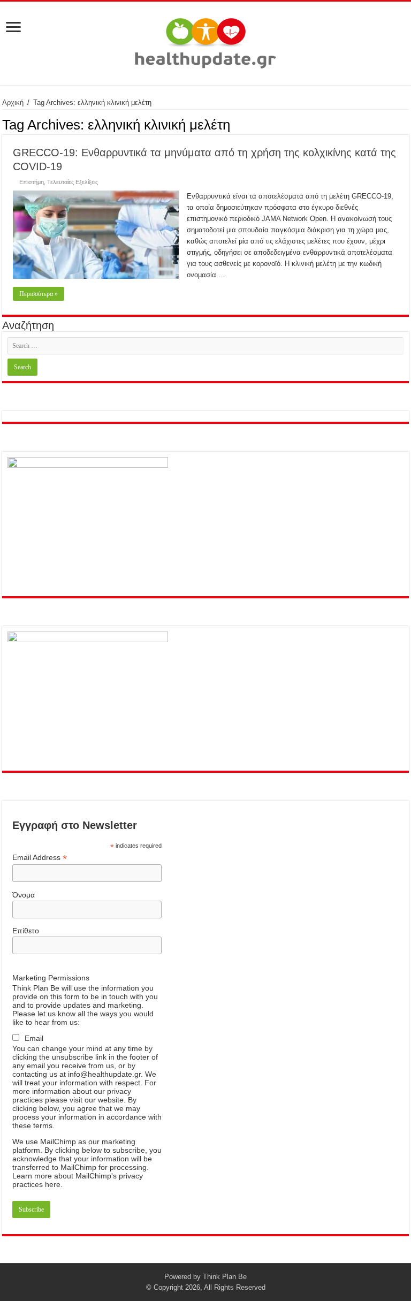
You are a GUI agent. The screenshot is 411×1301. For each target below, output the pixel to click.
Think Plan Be (225, 1277)
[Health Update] (205, 41)
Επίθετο (25, 930)
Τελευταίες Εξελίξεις (72, 182)
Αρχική (13, 102)
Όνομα (23, 895)
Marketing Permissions (50, 977)
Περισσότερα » (38, 294)
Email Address (39, 858)
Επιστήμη (31, 182)
